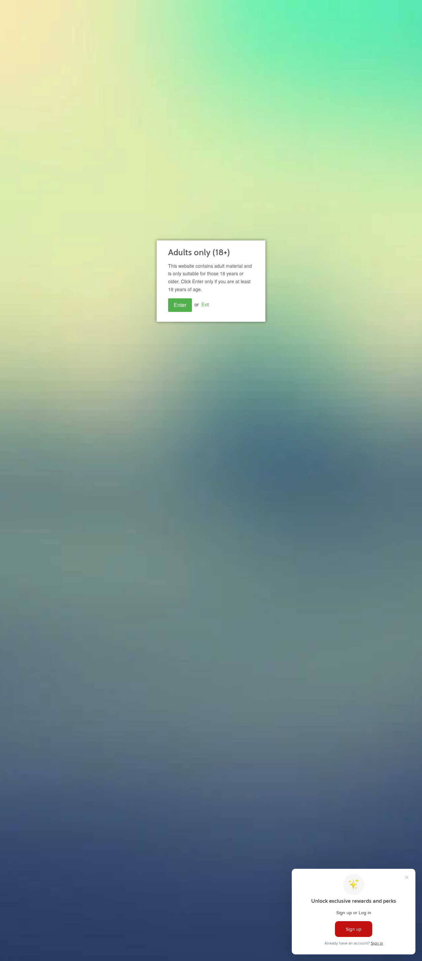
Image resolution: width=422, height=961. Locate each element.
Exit (205, 304)
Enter (180, 305)
